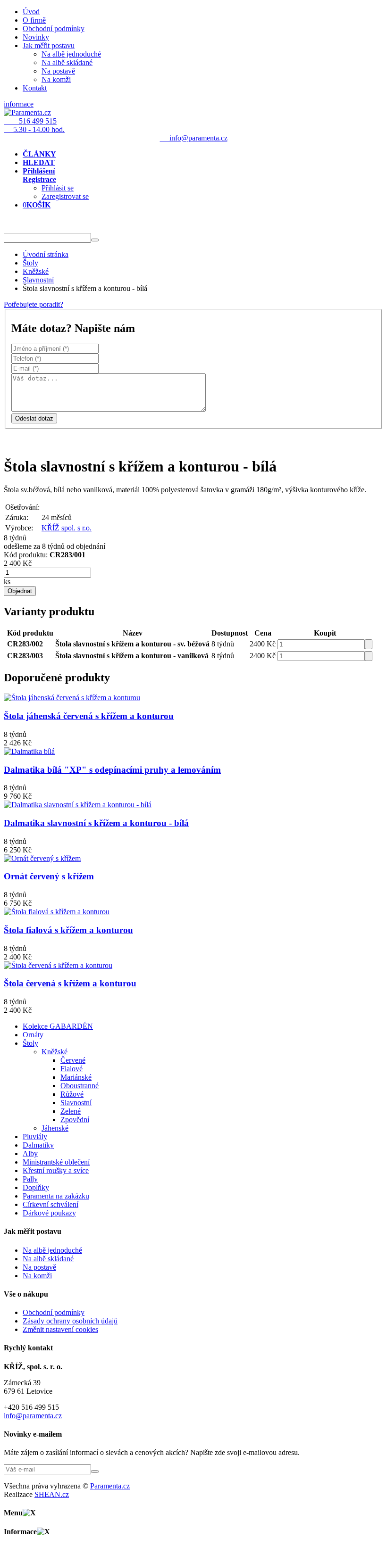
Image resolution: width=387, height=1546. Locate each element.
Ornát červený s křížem (49, 876)
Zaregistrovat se (65, 196)
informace (19, 104)
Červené (72, 1060)
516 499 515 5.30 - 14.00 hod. (34, 125)
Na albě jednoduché (71, 54)
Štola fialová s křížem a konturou (68, 930)
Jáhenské (55, 1128)
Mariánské (76, 1077)
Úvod (31, 12)
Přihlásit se (58, 188)
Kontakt (35, 88)
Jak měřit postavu (49, 45)
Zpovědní (74, 1120)
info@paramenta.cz (33, 1416)
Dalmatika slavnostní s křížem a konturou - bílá (96, 823)
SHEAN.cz (51, 1494)
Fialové (71, 1069)
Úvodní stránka (45, 254)
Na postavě (58, 71)
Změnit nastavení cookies (60, 1329)
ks (7, 582)
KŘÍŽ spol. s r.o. (67, 528)
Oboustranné (79, 1086)
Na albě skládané (67, 62)
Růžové (72, 1094)
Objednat (20, 591)
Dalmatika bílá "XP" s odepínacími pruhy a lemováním (112, 770)
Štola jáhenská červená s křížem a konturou (89, 716)
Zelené (70, 1111)
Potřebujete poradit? (33, 304)
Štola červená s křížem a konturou (70, 983)
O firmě (34, 20)
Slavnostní (38, 280)
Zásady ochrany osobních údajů (70, 1321)
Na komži (56, 79)
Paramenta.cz (110, 1486)
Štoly (30, 263)
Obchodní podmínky (53, 29)
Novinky (36, 37)
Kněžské (36, 271)
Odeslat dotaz (34, 418)
